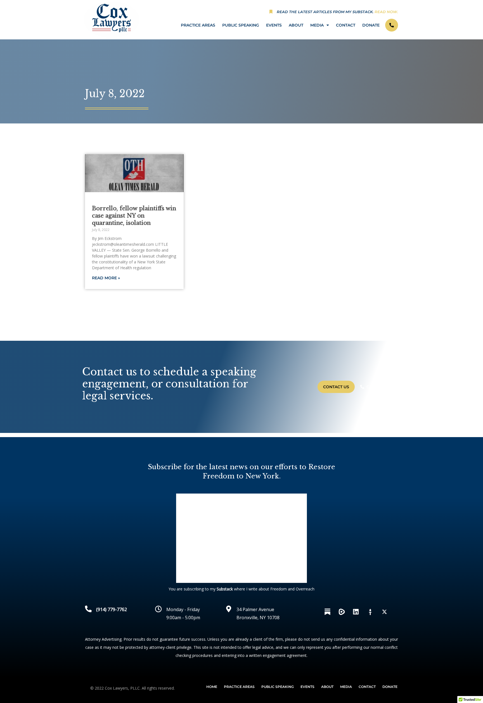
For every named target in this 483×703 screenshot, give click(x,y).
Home (211, 687)
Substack (225, 589)
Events (274, 25)
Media (317, 25)
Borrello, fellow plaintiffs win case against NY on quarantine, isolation (134, 215)
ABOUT (296, 25)
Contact (345, 25)
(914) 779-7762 (111, 609)
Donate (371, 25)
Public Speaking (240, 25)
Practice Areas (198, 25)
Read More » (106, 277)
